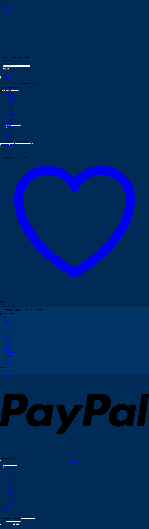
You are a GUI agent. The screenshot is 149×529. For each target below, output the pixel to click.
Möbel (8, 132)
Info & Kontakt (7, 7)
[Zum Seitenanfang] (0, 460)
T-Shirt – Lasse (4, 303)
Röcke (11, 89)
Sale (4, 133)
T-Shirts (11, 93)
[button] (6, 10)
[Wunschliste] (0, 146)
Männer (5, 107)
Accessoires (6, 121)
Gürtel (8, 122)
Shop (4, 468)
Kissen (8, 129)
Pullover (11, 107)
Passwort (3, 521)
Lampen (8, 130)
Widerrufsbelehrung (8, 371)
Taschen (8, 123)
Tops (10, 91)
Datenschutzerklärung (9, 373)
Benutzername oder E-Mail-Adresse (10, 518)
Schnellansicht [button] (4, 298)
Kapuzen (8, 97)
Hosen (8, 105)
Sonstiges (9, 365)
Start (1, 83)
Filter (31, 143)
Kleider (11, 86)
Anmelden (16, 524)
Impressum (6, 374)
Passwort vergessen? (6, 527)
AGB (4, 370)
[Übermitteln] (3, 467)
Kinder (8, 363)
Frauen (8, 84)
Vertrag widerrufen (74, 462)
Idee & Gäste (7, 4)
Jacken (11, 94)
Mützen (8, 119)
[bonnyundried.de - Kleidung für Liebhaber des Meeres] (5, 77)
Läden (5, 6)
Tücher (8, 125)
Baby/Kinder (6, 115)
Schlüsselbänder (14, 115)
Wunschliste (6, 507)
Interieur (5, 128)
